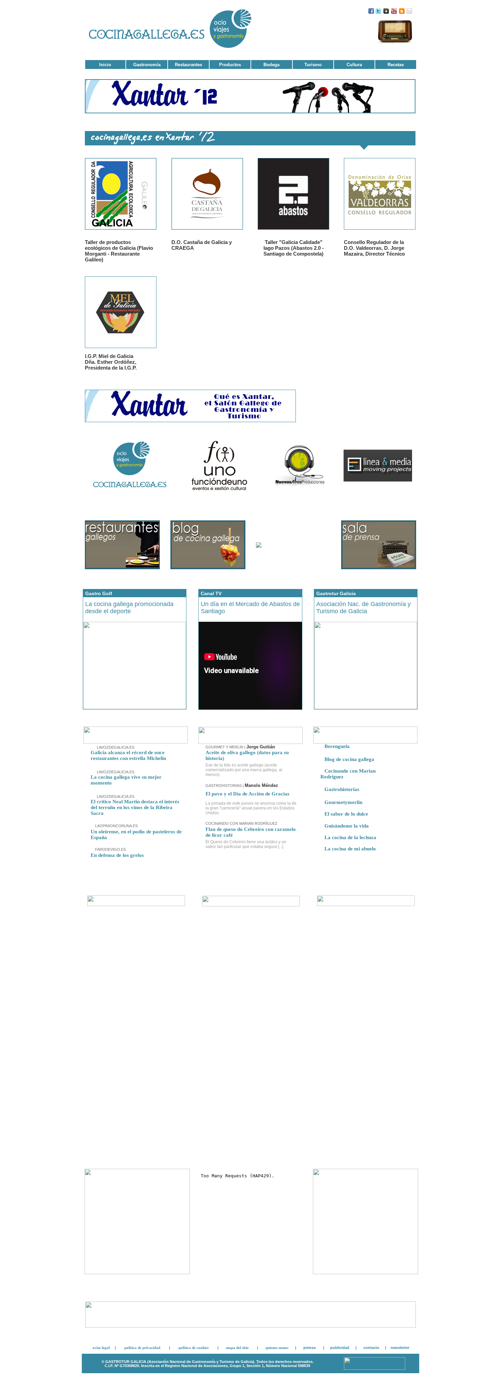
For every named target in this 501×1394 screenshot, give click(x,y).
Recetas (396, 64)
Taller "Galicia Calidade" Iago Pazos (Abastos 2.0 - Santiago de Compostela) (293, 248)
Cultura (354, 64)
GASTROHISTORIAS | (242, 786)
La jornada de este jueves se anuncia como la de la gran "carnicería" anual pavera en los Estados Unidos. (251, 808)
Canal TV (211, 593)
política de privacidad (142, 1348)
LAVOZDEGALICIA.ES (115, 747)
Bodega (271, 64)
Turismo (313, 64)
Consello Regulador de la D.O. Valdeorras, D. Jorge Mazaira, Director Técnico (374, 248)
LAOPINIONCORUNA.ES (116, 826)
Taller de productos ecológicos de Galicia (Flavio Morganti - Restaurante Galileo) (119, 250)
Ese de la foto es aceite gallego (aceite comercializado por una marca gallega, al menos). (244, 770)
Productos (230, 64)
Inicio (105, 64)
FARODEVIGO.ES (110, 849)
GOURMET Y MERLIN (225, 747)
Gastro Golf (98, 593)
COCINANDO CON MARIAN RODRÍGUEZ (241, 823)
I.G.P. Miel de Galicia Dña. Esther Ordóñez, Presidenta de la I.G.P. (111, 362)
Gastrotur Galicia (336, 593)
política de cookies (194, 1348)
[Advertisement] (136, 1111)
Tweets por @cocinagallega (393, 927)
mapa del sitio (237, 1348)
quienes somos (276, 1348)
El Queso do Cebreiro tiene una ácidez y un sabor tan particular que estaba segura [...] (246, 844)
